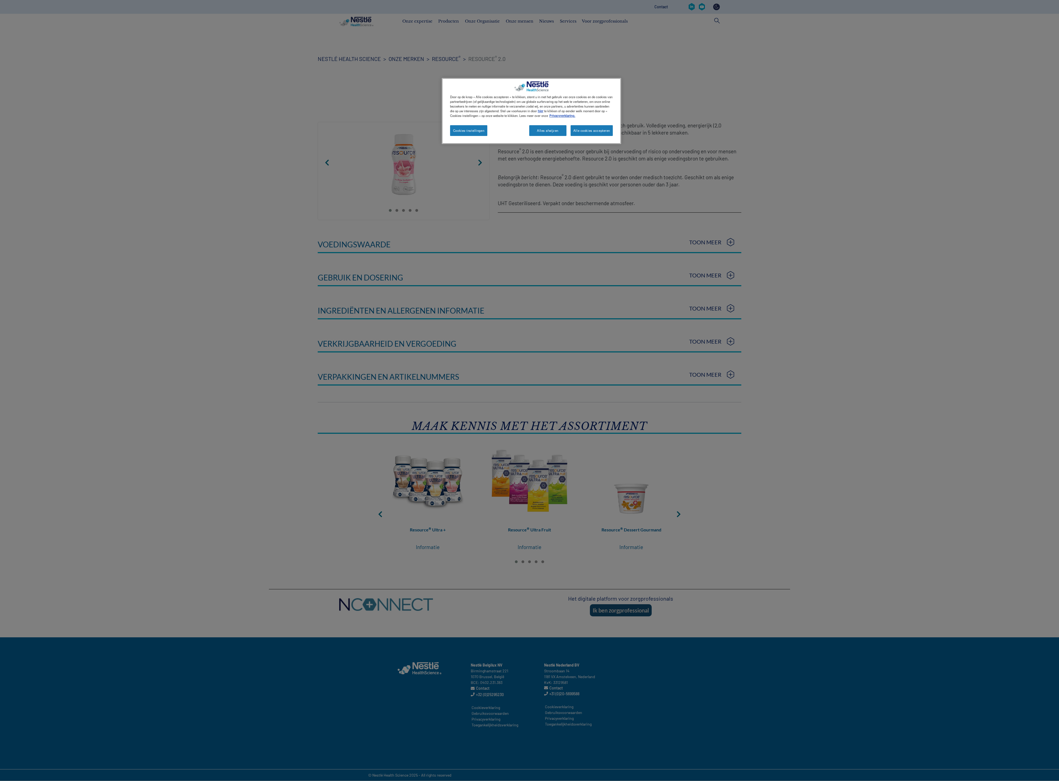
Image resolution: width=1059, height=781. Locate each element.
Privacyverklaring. (562, 115)
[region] (531, 111)
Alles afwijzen (547, 130)
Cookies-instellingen (468, 130)
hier (540, 111)
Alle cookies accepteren (591, 130)
